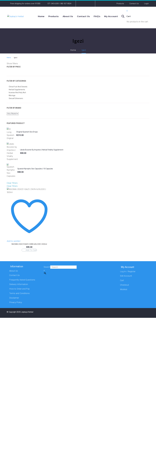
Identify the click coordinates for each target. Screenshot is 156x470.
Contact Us (134, 3)
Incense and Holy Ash (17, 92)
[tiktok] (137, 313)
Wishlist (123, 289)
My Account (111, 16)
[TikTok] (89, 4)
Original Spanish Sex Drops (27, 132)
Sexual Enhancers (16, 98)
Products (120, 3)
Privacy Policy (15, 302)
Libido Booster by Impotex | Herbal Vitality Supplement (41, 150)
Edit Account (126, 276)
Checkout (124, 285)
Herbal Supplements (17, 90)
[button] (123, 16)
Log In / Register (127, 271)
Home (41, 16)
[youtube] (131, 313)
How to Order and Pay (19, 289)
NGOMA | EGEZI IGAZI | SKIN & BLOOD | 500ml (29, 244)
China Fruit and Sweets (18, 87)
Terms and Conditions (19, 293)
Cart (122, 280)
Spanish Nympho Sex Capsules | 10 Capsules (35, 169)
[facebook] (119, 313)
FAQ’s (97, 16)
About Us (68, 16)
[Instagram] (85, 4)
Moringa (12, 95)
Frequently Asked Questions (22, 280)
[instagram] (125, 313)
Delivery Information (18, 284)
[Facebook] (81, 4)
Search (47, 267)
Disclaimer (14, 298)
